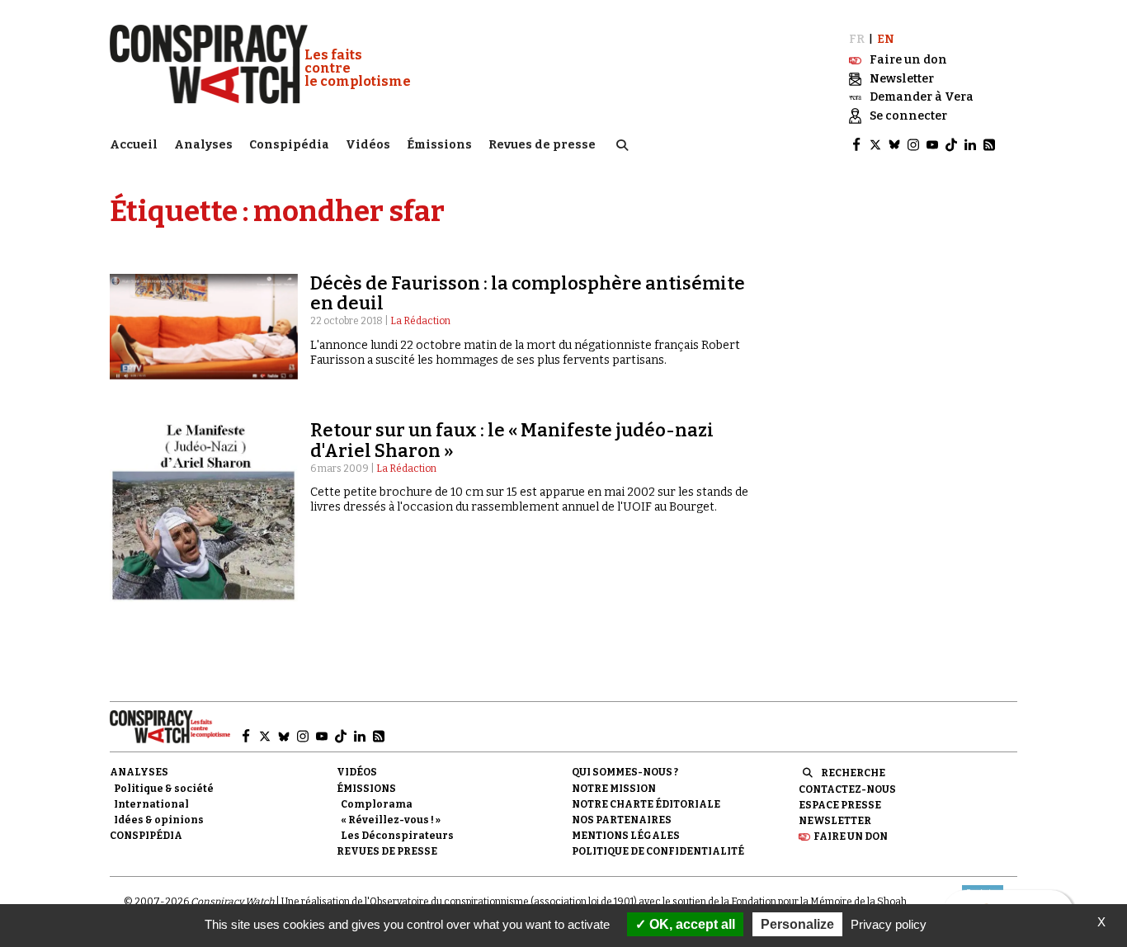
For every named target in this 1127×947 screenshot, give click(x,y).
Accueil (134, 145)
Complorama (377, 804)
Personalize (797, 924)
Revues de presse (542, 145)
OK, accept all (690, 924)
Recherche (853, 773)
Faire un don (850, 836)
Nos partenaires (622, 820)
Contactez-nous (847, 789)
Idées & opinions (159, 820)
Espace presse (840, 805)
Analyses (203, 145)
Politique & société (164, 788)
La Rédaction (420, 321)
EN (885, 39)
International (151, 804)
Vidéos (368, 145)
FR (857, 39)
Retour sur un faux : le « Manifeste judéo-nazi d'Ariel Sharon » (512, 440)
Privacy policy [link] (889, 924)
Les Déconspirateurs (397, 835)
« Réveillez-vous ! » (391, 820)
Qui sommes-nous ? (625, 772)
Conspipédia (289, 145)
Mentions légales (626, 835)
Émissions (439, 145)
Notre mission (614, 788)
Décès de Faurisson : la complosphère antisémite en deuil (527, 293)
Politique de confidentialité (658, 851)
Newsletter (835, 821)
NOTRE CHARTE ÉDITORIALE (646, 804)
